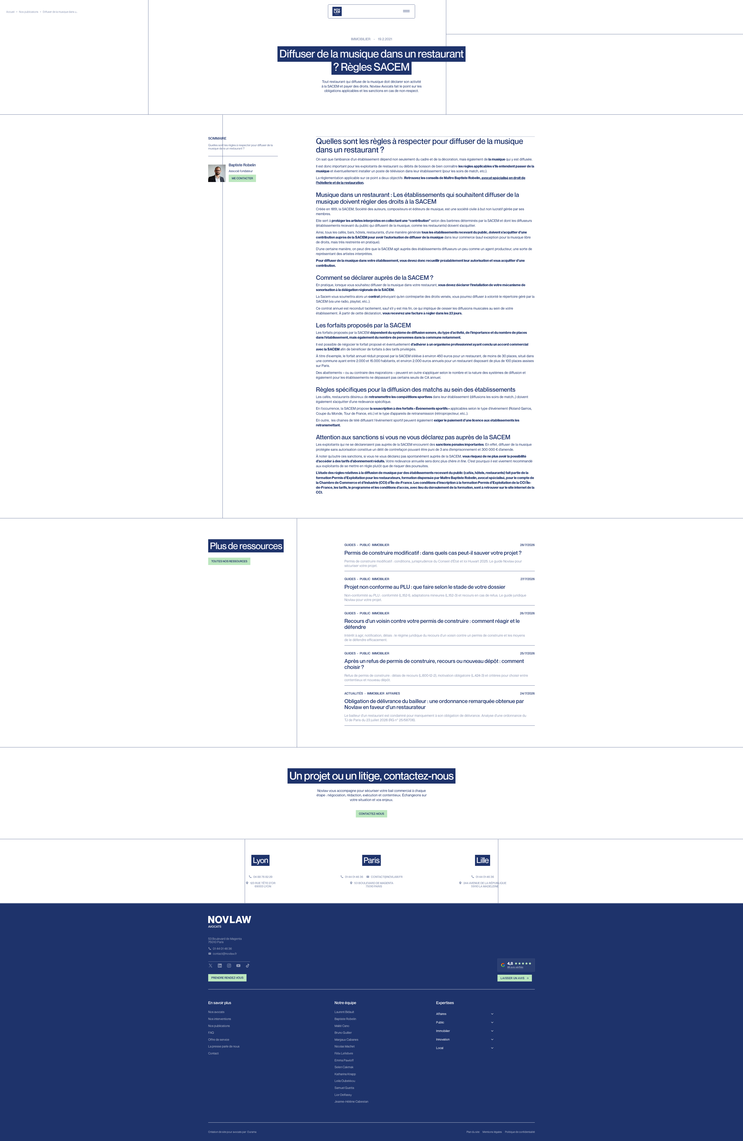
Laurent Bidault (344, 1012)
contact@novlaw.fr (387, 876)
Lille (482, 860)
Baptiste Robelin (345, 1019)
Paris (371, 860)
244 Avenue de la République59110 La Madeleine (484, 884)
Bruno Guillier (343, 1033)
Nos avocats (216, 1012)
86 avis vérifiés (515, 967)
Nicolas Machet (345, 1046)
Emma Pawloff (344, 1060)
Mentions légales (492, 1131)
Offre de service (218, 1039)
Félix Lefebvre (344, 1053)
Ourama (251, 1131)
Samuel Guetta (344, 1088)
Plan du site (473, 1131)
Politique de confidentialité (520, 1131)
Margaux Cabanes (346, 1039)
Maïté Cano (342, 1026)
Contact (213, 1053)
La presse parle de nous (224, 1046)
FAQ (211, 1033)
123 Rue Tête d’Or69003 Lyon (263, 884)
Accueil (10, 11)
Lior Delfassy (343, 1095)
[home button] (337, 11)
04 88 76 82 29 (262, 876)
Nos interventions (219, 1019)
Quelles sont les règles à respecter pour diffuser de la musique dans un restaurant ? (240, 146)
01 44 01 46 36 (354, 876)
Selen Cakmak (344, 1067)
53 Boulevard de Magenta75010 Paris (373, 884)
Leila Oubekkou (345, 1081)
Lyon (260, 860)
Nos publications (28, 11)
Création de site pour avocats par (227, 1131)
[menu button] (406, 11)
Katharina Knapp (345, 1074)
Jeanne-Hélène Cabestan (351, 1101)
